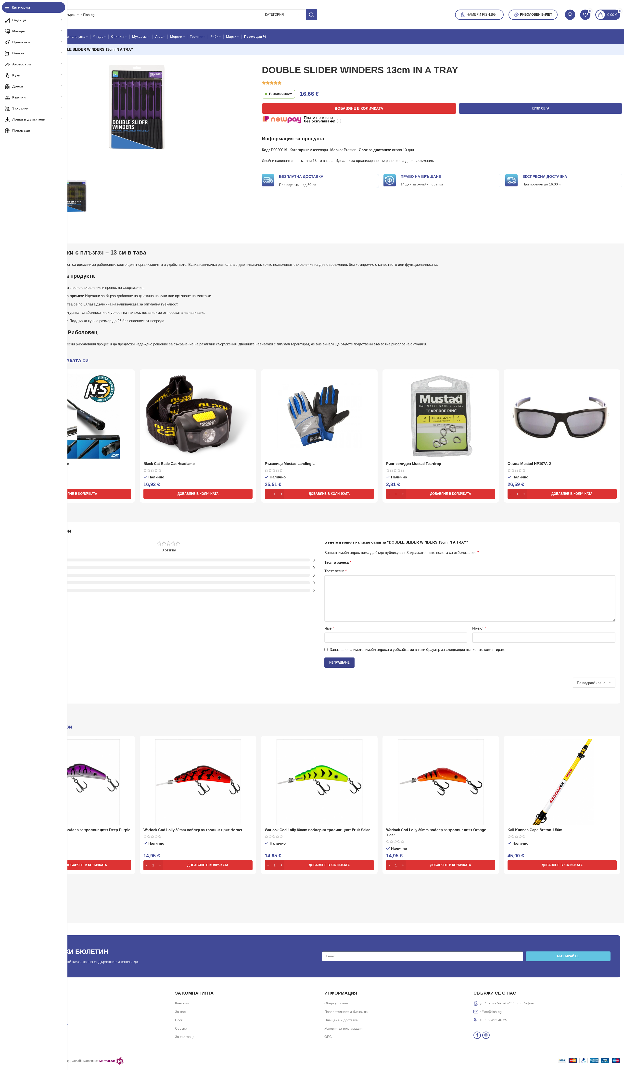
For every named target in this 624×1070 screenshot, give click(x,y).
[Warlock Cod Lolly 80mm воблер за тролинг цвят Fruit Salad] (319, 782)
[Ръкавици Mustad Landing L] (319, 416)
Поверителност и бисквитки (346, 1012)
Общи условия (336, 1003)
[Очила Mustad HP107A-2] (562, 416)
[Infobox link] (95, 992)
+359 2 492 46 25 (493, 1020)
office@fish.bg (491, 1012)
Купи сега (540, 108)
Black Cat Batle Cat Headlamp (169, 464)
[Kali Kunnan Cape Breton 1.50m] (562, 782)
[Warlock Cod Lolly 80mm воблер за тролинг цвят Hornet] (198, 782)
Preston (350, 150)
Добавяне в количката (359, 108)
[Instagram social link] (486, 1035)
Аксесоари (319, 150)
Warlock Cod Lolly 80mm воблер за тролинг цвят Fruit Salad (317, 830)
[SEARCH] (311, 14)
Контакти (182, 1003)
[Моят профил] (570, 15)
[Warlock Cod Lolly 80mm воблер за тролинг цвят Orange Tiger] (440, 782)
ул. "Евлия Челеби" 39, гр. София (507, 1003)
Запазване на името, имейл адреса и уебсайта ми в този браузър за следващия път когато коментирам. (417, 649)
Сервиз (181, 1028)
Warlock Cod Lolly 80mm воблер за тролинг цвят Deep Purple (76, 830)
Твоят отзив (335, 571)
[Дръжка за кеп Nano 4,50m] (76, 416)
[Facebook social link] (477, 1035)
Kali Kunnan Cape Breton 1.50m (535, 830)
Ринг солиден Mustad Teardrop (413, 464)
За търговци (184, 1037)
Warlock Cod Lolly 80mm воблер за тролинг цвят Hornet (192, 830)
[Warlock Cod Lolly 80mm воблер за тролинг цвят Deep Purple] (76, 782)
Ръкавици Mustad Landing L (290, 464)
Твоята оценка (337, 562)
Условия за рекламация (343, 1028)
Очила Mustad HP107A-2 (529, 464)
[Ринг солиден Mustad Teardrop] (440, 416)
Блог (178, 1020)
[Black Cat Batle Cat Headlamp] (198, 416)
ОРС (328, 1037)
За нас (180, 1012)
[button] (76, 494)
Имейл (479, 628)
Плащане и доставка (341, 1020)
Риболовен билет (536, 14)
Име (329, 628)
